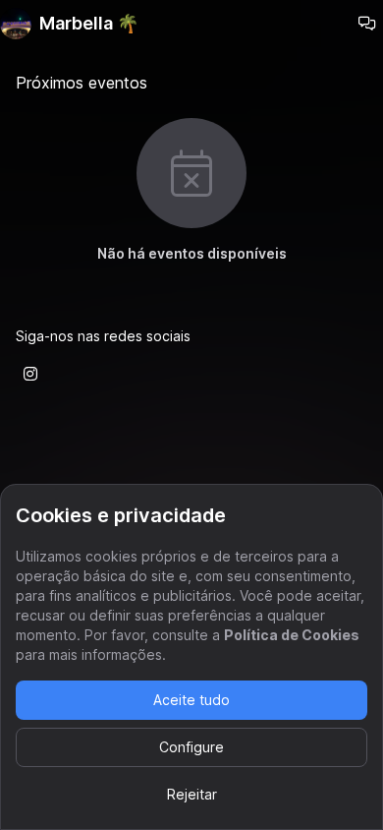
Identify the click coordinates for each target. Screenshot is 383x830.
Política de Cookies (291, 634)
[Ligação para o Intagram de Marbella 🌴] (30, 373)
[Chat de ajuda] (367, 23)
